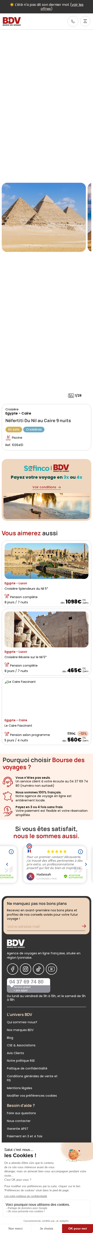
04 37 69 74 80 (26, 982)
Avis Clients (15, 1053)
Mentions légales (19, 1088)
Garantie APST (17, 1129)
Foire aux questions (21, 1113)
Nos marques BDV (20, 1030)
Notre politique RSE (21, 1060)
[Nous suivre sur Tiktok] (38, 969)
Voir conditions (44, 487)
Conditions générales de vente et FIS (32, 1078)
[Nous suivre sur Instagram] (25, 969)
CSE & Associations (21, 1045)
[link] (72, 21)
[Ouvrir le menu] (85, 21)
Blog (10, 1038)
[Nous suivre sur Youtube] (51, 969)
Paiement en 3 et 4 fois (24, 1136)
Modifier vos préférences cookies (32, 1095)
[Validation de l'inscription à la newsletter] (85, 927)
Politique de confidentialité (27, 1068)
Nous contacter (18, 1121)
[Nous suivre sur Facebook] (12, 969)
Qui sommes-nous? (22, 1022)
